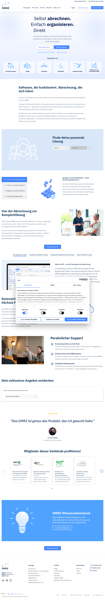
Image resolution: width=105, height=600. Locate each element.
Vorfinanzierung (32, 580)
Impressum (64, 595)
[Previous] (3, 471)
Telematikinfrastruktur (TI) (35, 582)
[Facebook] (6, 580)
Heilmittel (56, 573)
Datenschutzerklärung (75, 595)
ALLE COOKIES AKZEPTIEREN (76, 319)
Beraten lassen (96, 567)
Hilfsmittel (57, 575)
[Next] (101, 471)
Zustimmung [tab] (28, 285)
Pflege (56, 568)
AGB (58, 595)
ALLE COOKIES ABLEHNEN (29, 319)
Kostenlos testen (52, 247)
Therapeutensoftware (34, 575)
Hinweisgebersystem (97, 595)
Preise (42, 7)
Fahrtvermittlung (33, 573)
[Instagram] (10, 580)
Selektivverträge (58, 578)
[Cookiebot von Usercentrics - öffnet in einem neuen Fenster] (80, 279)
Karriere (78, 573)
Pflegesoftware (32, 578)
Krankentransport (59, 571)
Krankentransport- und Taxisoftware (38, 571)
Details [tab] (53, 285)
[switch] (43, 313)
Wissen (49, 7)
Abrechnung (31, 568)
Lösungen (26, 7)
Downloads (87, 595)
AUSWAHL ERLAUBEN (52, 319)
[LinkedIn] (3, 580)
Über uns (57, 7)
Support (94, 570)
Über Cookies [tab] (77, 285)
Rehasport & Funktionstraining (62, 580)
